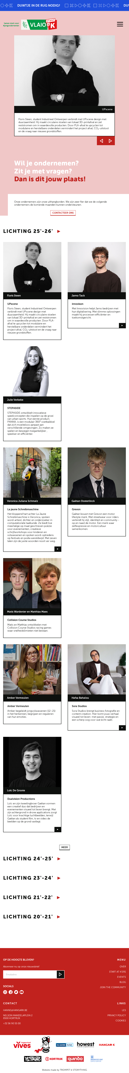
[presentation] (101, 140)
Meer (64, 847)
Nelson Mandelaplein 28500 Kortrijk (17, 1017)
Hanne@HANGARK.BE (15, 1010)
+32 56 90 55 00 (12, 1023)
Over (123, 966)
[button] (110, 24)
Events (121, 977)
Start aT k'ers (117, 971)
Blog (123, 982)
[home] (31, 24)
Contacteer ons (63, 212)
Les (124, 1010)
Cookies (121, 1020)
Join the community (113, 987)
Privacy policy (116, 1015)
